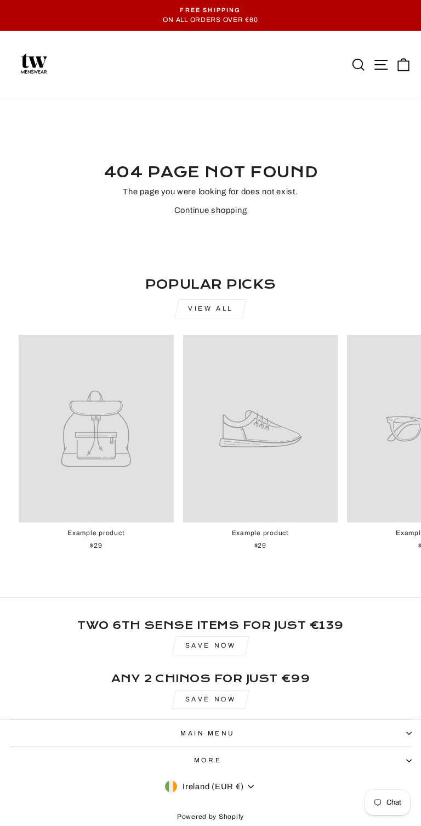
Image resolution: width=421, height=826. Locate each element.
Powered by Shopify (210, 817)
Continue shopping (210, 210)
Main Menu (207, 733)
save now (210, 699)
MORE (207, 760)
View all (210, 308)
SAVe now (210, 645)
